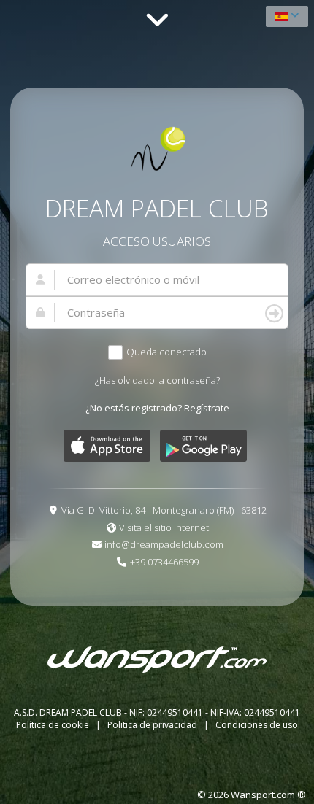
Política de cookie (53, 725)
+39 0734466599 (164, 561)
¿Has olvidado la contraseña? (157, 380)
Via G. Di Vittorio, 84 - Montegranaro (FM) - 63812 (164, 510)
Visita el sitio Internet (164, 527)
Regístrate (206, 407)
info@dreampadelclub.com (163, 544)
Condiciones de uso (256, 725)
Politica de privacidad (153, 725)
